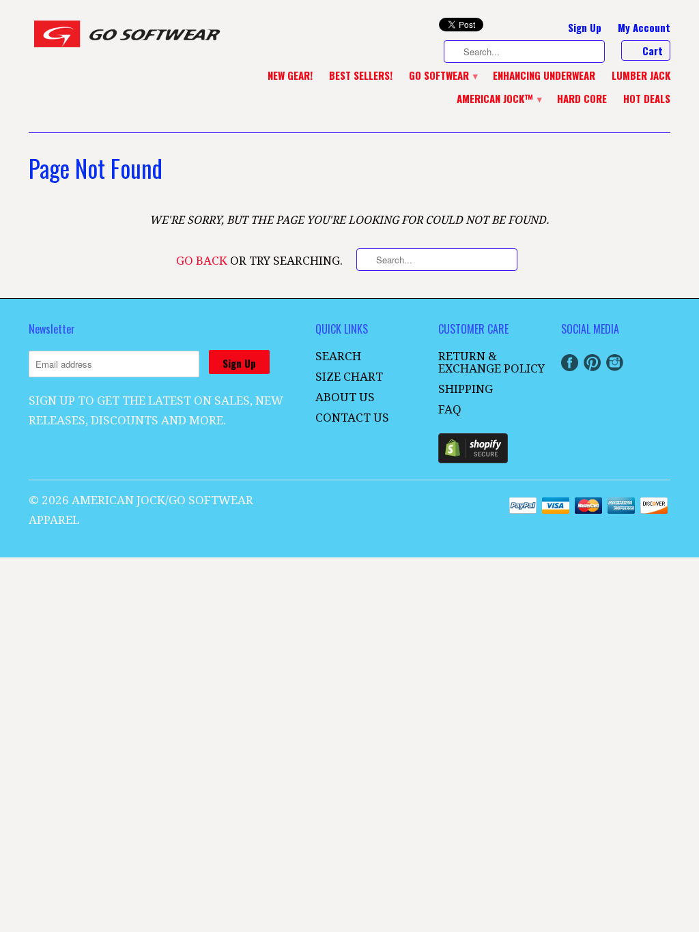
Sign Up (584, 28)
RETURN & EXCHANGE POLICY (491, 362)
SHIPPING (465, 389)
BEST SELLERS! (361, 76)
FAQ (449, 409)
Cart (652, 50)
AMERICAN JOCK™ (499, 99)
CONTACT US (352, 417)
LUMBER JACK (641, 76)
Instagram (614, 362)
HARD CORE (582, 99)
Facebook (569, 362)
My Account (644, 28)
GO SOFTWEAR (442, 76)
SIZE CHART (349, 376)
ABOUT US (345, 397)
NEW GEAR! (290, 76)
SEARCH (338, 356)
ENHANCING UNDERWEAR (544, 76)
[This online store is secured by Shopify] (473, 459)
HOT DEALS (646, 99)
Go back (201, 260)
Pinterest (592, 362)
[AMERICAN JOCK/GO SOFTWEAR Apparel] (131, 37)
